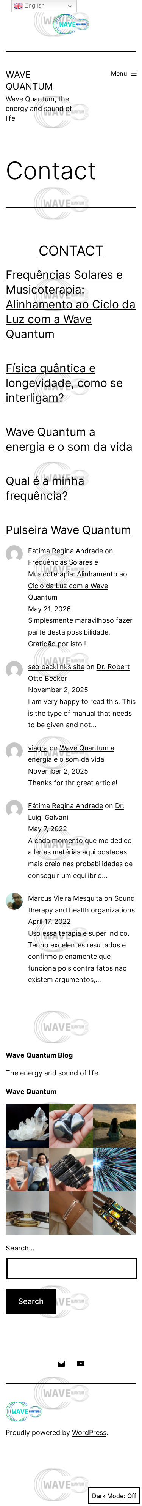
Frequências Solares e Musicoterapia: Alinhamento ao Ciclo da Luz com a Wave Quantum (71, 304)
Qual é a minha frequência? (45, 488)
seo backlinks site (56, 667)
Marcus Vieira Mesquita (65, 898)
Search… (20, 1248)
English (34, 5)
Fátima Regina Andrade (65, 806)
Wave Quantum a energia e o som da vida (69, 439)
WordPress (89, 1433)
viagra (38, 748)
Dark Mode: (108, 1496)
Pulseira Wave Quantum (68, 530)
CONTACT (71, 250)
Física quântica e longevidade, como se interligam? (64, 382)
